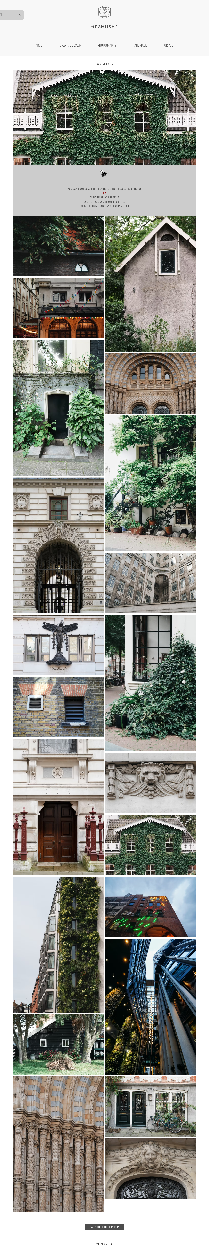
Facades (104, 64)
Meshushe (104, 26)
